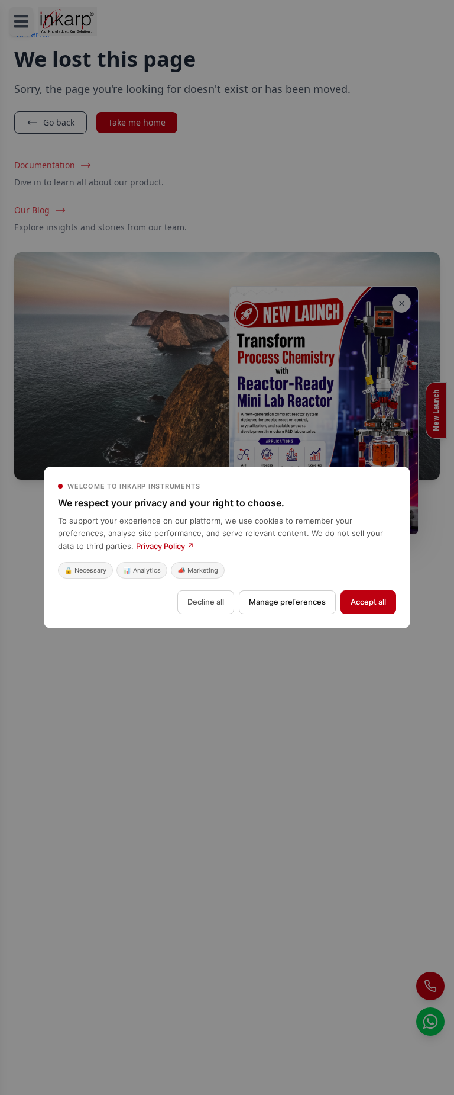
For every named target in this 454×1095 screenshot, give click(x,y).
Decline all (205, 601)
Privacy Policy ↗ (165, 546)
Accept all (368, 601)
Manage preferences (287, 601)
